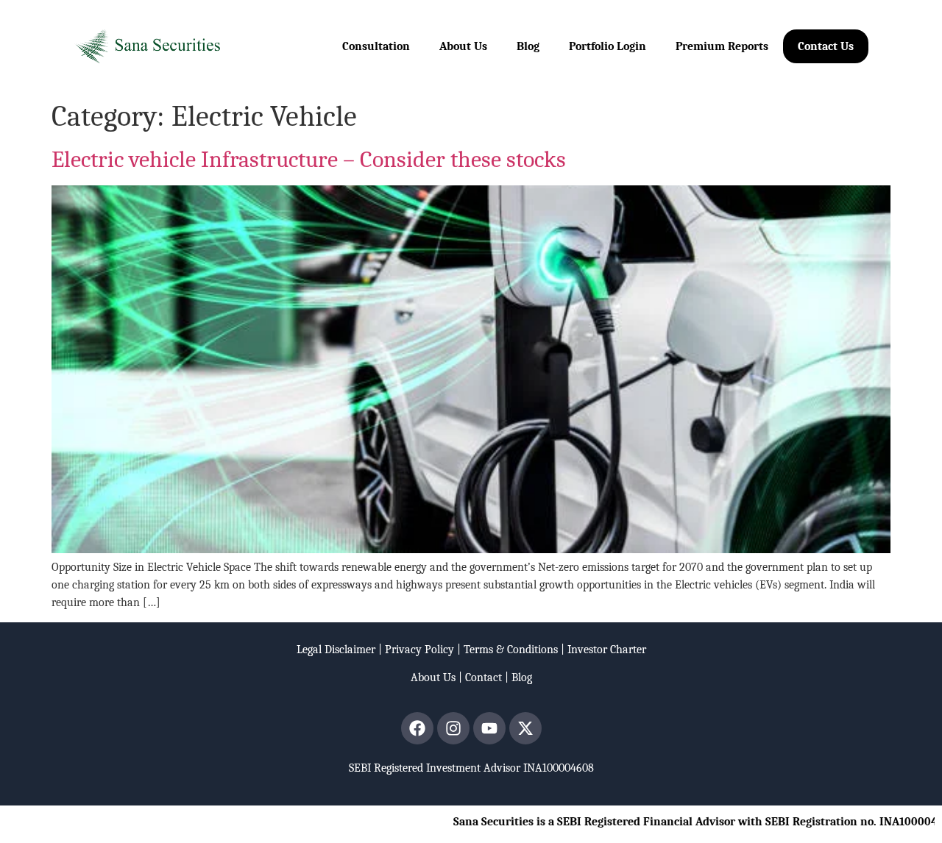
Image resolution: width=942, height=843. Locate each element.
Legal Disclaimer (336, 649)
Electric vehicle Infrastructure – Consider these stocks (309, 159)
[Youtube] (489, 728)
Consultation (376, 46)
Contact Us (826, 46)
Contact (483, 677)
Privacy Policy (419, 649)
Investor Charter (606, 649)
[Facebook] (417, 728)
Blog (528, 46)
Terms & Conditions (511, 649)
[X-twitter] (525, 728)
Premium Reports (722, 46)
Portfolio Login (607, 46)
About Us (463, 46)
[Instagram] (453, 728)
